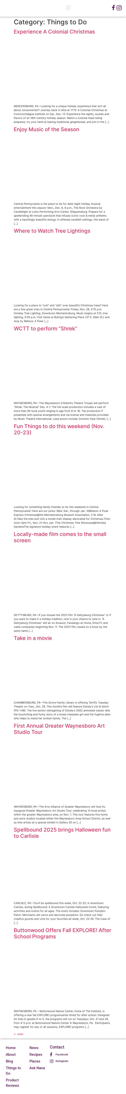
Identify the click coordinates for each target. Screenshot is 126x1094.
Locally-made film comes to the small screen (60, 537)
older (18, 1034)
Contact (57, 1047)
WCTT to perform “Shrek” (45, 328)
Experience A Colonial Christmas (54, 31)
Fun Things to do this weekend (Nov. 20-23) (59, 429)
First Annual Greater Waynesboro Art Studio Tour (59, 729)
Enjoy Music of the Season (46, 129)
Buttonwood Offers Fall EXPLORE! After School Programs (62, 933)
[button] (68, 7)
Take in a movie (33, 638)
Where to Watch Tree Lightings (52, 231)
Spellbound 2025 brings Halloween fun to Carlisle (62, 832)
